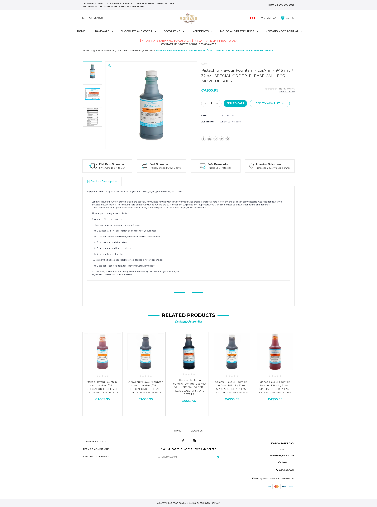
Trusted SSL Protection (219, 168)
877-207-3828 (287, 470)
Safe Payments (217, 164)
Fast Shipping (158, 164)
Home (81, 31)
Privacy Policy (96, 441)
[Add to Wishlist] (106, 370)
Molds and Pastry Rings (237, 31)
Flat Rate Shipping (111, 164)
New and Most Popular (282, 31)
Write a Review (287, 91)
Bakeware (102, 31)
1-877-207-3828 (286, 5)
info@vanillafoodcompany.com (275, 478)
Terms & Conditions (96, 449)
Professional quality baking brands (273, 168)
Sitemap (216, 503)
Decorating (172, 31)
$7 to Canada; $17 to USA (112, 168)
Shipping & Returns (96, 456)
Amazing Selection (268, 164)
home (177, 430)
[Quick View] (99, 370)
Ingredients (200, 31)
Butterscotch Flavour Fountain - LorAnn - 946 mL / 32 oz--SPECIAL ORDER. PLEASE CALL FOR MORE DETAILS (189, 387)
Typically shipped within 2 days (165, 168)
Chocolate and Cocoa (136, 31)
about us (197, 430)
